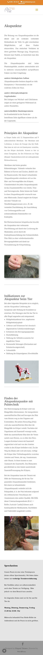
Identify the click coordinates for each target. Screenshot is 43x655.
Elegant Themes (21, 648)
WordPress (21, 652)
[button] (4, 650)
